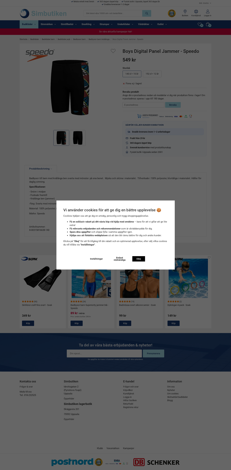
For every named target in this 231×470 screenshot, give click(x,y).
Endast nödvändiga (120, 258)
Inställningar (96, 259)
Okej (138, 259)
